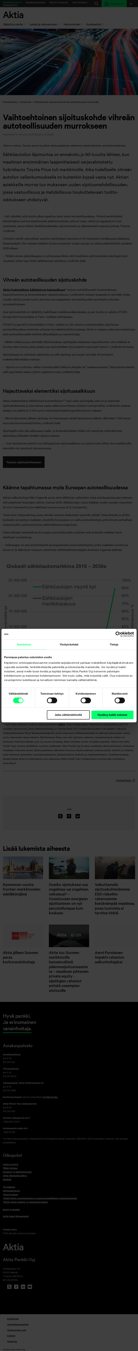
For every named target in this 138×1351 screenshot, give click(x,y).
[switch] (52, 700)
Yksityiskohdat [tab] (69, 644)
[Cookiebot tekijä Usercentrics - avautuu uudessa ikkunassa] (118, 634)
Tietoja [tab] (114, 644)
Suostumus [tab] (24, 644)
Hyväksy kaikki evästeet (112, 714)
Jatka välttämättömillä (68, 714)
